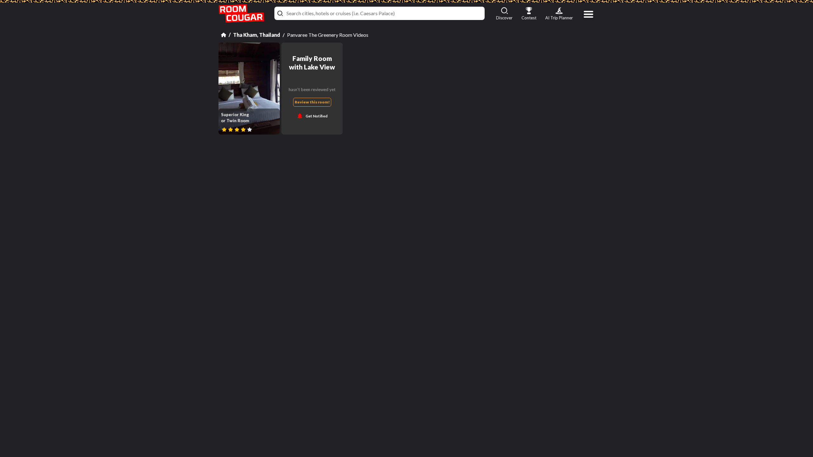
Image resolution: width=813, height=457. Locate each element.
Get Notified (316, 116)
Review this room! (312, 102)
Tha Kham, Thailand (256, 35)
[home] (241, 13)
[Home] (223, 34)
